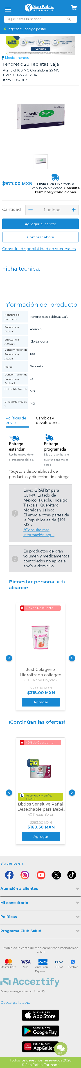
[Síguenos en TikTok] (72, 876)
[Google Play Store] (40, 1031)
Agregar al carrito (40, 224)
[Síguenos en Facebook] (9, 876)
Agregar (41, 702)
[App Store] (40, 1015)
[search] (69, 19)
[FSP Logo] (39, 9)
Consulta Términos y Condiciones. (57, 190)
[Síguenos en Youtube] (40, 876)
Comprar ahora (40, 237)
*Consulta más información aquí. (38, 532)
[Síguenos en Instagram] (25, 876)
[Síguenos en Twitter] (56, 876)
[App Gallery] (40, 1046)
